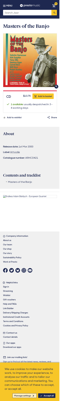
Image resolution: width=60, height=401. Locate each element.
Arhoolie (15, 152)
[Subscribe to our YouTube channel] (31, 270)
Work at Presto (10, 262)
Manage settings (22, 395)
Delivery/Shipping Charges (15, 312)
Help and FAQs (10, 304)
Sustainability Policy (12, 257)
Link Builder (8, 308)
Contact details (10, 337)
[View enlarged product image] (30, 60)
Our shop (7, 249)
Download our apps (12, 347)
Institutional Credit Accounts (16, 317)
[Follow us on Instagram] (25, 270)
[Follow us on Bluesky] (18, 270)
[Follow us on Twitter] (12, 270)
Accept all (49, 395)
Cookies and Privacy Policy (15, 325)
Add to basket (45, 96)
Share (54, 117)
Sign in (6, 286)
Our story (7, 253)
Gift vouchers (9, 299)
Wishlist (6, 295)
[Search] (54, 12)
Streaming (8, 291)
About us (7, 240)
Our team (7, 244)
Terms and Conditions (13, 321)
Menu (9, 5)
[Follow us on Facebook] (6, 270)
